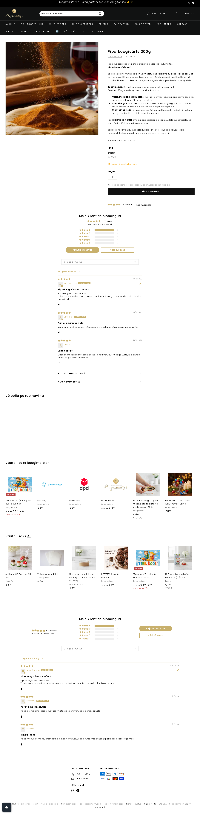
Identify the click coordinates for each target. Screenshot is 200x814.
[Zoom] (52, 88)
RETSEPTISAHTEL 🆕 (47, 31)
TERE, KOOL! (97, 31)
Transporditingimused (90, 804)
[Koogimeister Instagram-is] (72, 790)
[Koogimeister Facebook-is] (77, 790)
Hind (110, 147)
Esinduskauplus (133, 804)
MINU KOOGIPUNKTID (18, 31)
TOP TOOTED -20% (32, 24)
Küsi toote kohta (69, 381)
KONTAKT (182, 24)
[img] (64, 279)
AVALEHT (10, 24)
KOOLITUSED (163, 24)
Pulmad (103, 24)
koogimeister (115, 56)
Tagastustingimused (114, 804)
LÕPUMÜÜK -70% (74, 31)
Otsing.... (163, 804)
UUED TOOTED (57, 24)
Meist (35, 804)
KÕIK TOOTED (143, 24)
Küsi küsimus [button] (117, 249)
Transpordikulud (137, 185)
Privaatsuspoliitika (49, 804)
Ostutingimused (69, 804)
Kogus (111, 171)
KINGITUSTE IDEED (82, 24)
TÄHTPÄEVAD (121, 24)
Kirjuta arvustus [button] (82, 249)
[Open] (6, 807)
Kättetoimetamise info (73, 373)
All (29, 536)
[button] (114, 204)
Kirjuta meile (150, 804)
